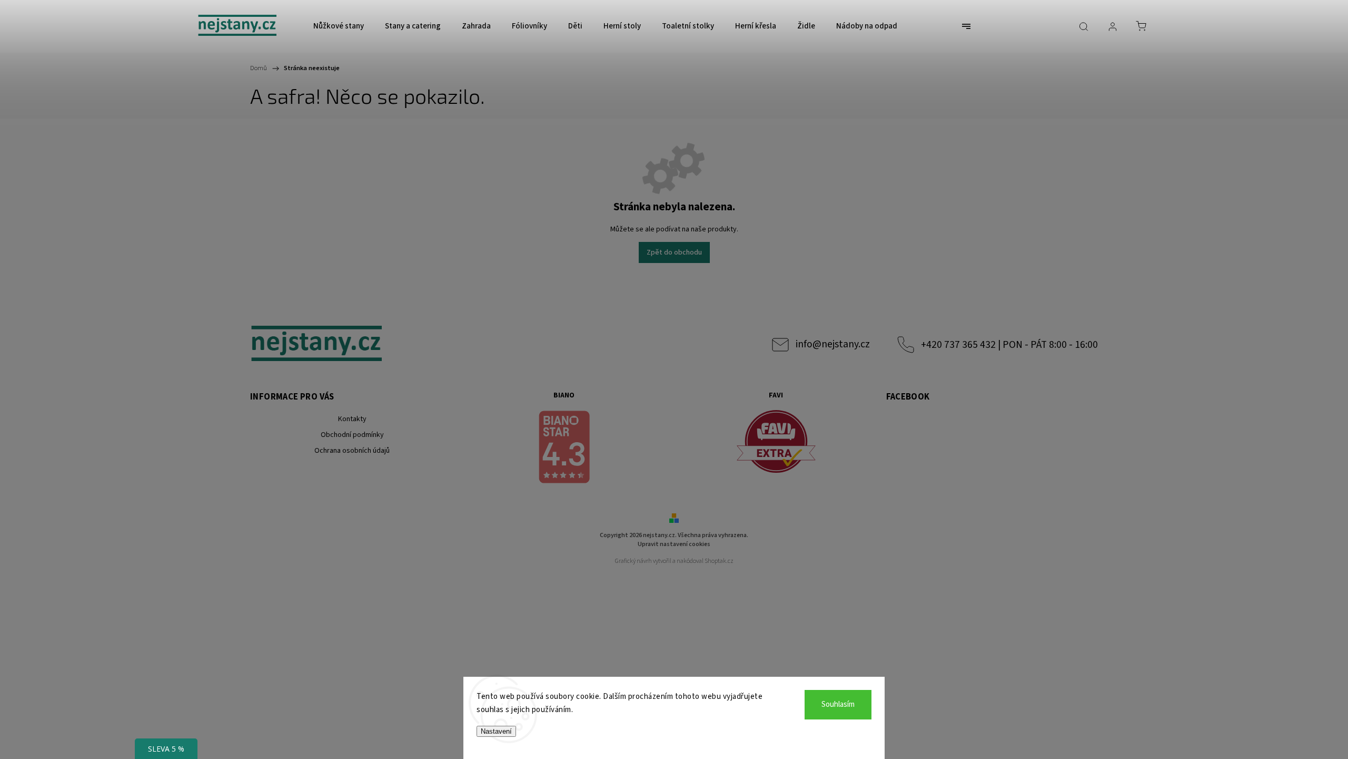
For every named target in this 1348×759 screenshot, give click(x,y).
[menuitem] (338, 26)
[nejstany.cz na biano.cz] (564, 448)
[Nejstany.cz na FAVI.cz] (776, 443)
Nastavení (496, 731)
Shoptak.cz (719, 561)
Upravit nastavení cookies (674, 544)
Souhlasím (838, 704)
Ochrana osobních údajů (352, 450)
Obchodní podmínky (352, 435)
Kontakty (352, 419)
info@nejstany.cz (833, 344)
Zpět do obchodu (674, 252)
